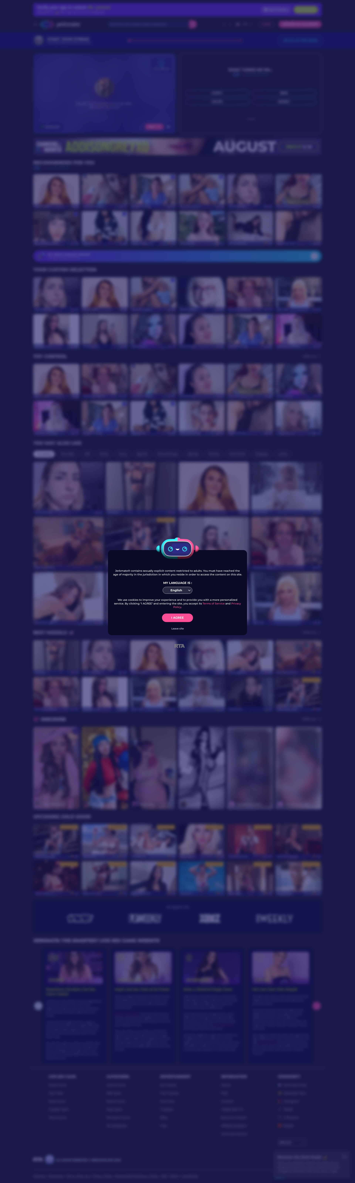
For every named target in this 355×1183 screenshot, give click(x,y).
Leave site (177, 628)
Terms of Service (214, 603)
